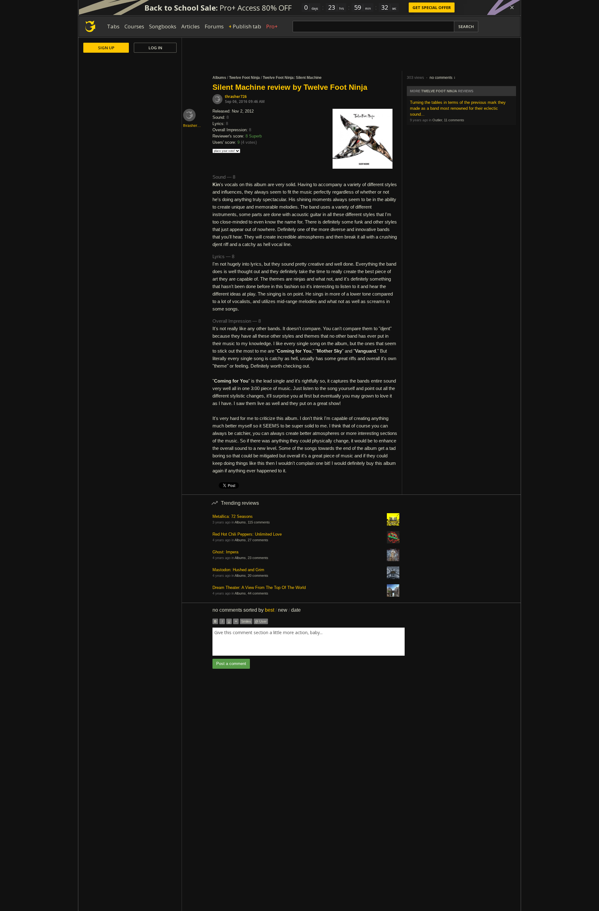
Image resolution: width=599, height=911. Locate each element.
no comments (441, 77)
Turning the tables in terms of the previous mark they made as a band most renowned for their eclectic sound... (458, 108)
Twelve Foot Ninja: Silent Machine (292, 77)
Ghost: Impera (225, 552)
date (296, 610)
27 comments (258, 540)
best (269, 610)
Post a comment (231, 663)
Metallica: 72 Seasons (232, 516)
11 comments (454, 120)
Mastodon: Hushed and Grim (238, 569)
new (282, 610)
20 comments (258, 575)
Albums (219, 77)
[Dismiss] (512, 7)
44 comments (258, 593)
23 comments (258, 558)
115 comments (259, 522)
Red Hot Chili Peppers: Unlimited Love (247, 534)
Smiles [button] (246, 621)
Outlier (437, 120)
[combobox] (308, 642)
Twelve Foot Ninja (244, 77)
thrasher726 (236, 96)
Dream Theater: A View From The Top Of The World (259, 587)
